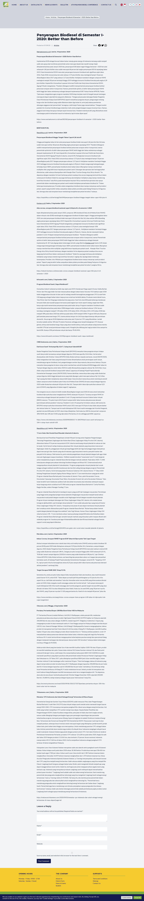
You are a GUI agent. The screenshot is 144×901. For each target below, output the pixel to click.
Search (115, 4)
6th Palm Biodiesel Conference (84, 5)
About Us (24, 5)
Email (39, 835)
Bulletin (64, 5)
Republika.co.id (42, 133)
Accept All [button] (137, 897)
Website (40, 844)
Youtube (140, 5)
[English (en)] (121, 5)
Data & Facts (36, 5)
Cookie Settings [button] (126, 897)
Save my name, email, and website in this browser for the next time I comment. (62, 855)
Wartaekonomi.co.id (43, 52)
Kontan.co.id (41, 203)
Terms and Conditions (100, 879)
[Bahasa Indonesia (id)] (125, 5)
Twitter (133, 5)
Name (39, 826)
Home (14, 5)
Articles (56, 45)
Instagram (136, 5)
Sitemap (95, 881)
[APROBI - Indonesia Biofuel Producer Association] (6, 4)
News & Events (51, 5)
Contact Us (106, 5)
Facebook (130, 5)
